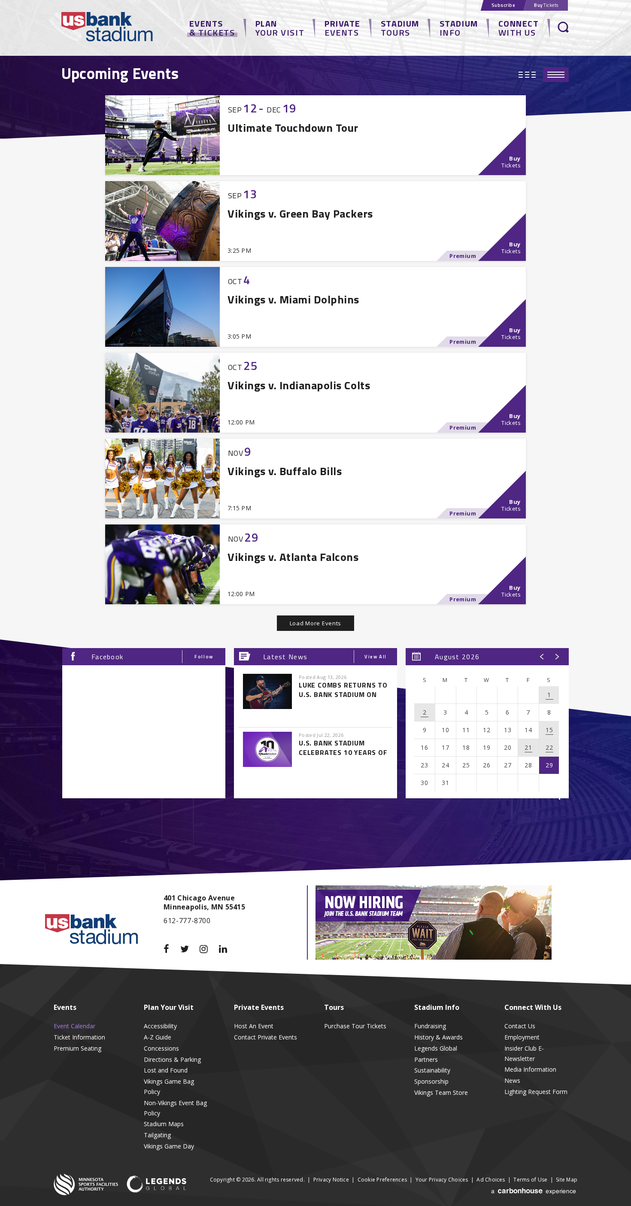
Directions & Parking (172, 1059)
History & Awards (438, 1037)
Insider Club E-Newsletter (524, 1053)
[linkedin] (228, 949)
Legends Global (435, 1048)
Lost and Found (166, 1070)
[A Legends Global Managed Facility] (156, 1185)
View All (375, 656)
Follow (203, 656)
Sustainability (432, 1070)
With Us (518, 28)
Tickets (511, 162)
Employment (522, 1037)
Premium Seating (77, 1048)
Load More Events (315, 623)
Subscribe (503, 5)
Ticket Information (79, 1037)
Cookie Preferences (382, 1179)
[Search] (563, 28)
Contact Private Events (265, 1037)
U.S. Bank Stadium (120, 28)
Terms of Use (530, 1179)
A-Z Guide (157, 1037)
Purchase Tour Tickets (355, 1026)
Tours (400, 28)
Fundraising (430, 1026)
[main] (315, 453)
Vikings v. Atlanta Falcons (293, 556)
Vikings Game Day (169, 1146)
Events (343, 28)
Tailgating (157, 1135)
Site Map (566, 1179)
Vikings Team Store (441, 1092)
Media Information (530, 1069)
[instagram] (209, 949)
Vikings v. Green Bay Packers (300, 213)
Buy (546, 5)
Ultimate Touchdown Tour (293, 127)
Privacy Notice (331, 1179)
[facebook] (172, 949)
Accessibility (160, 1026)
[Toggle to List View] (556, 74)
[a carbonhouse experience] (534, 1195)
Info (459, 28)
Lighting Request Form (535, 1092)
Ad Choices (490, 1179)
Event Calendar (74, 1026)
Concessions (161, 1048)
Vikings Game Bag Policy (169, 1086)
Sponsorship (431, 1081)
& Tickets (212, 28)
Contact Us (519, 1026)
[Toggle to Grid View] (527, 74)
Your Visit (280, 28)
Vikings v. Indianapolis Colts (299, 385)
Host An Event (253, 1026)
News (512, 1080)
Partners (426, 1059)
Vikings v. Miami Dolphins (293, 299)
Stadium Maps (164, 1124)
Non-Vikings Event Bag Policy (175, 1108)
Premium (462, 256)
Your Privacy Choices (442, 1179)
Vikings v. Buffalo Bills (285, 471)
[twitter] (190, 949)
